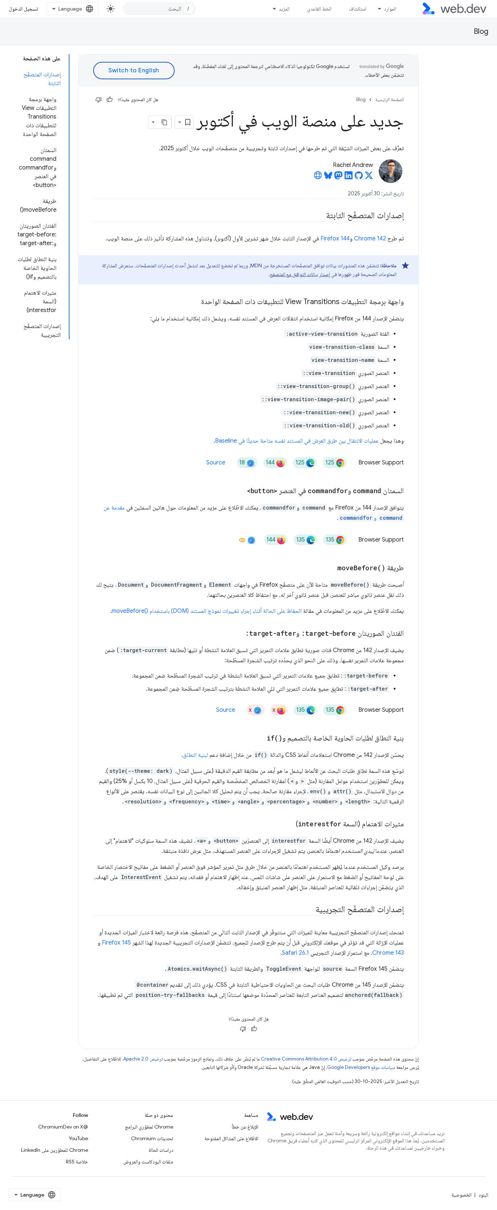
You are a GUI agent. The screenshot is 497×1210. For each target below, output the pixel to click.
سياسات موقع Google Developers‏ (361, 1067)
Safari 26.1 (295, 953)
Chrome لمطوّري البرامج (149, 1126)
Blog (481, 31)
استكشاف (357, 8)
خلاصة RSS (77, 1161)
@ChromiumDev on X (63, 1126)
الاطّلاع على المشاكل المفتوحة (231, 1138)
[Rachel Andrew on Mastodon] (338, 177)
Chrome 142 (370, 238)
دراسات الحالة (160, 1150)
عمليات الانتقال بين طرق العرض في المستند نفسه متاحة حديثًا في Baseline (297, 440)
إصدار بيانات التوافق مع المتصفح (300, 274)
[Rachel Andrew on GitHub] (359, 177)
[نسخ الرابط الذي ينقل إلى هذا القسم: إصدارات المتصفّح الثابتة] (319, 216)
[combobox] (159, 8)
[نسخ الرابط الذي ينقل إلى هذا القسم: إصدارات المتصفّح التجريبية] (308, 910)
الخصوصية (462, 1195)
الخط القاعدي (319, 8)
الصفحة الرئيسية (389, 99)
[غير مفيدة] (98, 99)
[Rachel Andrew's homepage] (318, 177)
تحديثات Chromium (152, 1138)
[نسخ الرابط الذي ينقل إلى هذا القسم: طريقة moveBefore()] (330, 568)
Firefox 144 (335, 238)
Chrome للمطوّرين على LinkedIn (54, 1150)
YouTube (78, 1138)
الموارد (390, 8)
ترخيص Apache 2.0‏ (143, 1059)
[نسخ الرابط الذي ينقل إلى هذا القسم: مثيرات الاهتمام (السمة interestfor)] (289, 824)
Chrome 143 (388, 953)
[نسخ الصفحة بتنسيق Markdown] (164, 122)
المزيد (284, 8)
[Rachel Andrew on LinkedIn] (349, 177)
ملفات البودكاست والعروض (148, 1161)
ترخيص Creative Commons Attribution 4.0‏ (306, 1059)
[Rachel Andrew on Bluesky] (328, 177)
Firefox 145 (116, 942)
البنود (483, 1195)
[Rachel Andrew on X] (369, 177)
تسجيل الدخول (23, 8)
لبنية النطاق (195, 755)
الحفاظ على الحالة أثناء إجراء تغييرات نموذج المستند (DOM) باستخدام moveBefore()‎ (207, 611)
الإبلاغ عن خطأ (245, 1126)
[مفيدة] (109, 99)
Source (215, 462)
